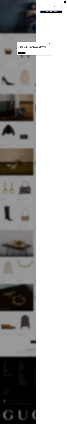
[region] (34, 48)
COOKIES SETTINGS (30, 52)
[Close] (65, 2)
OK (21, 52)
